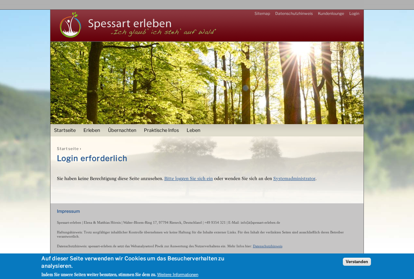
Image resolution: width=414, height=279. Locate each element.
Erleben (91, 130)
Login (354, 13)
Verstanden (357, 262)
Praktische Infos (161, 130)
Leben (193, 130)
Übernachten (122, 130)
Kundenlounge (331, 13)
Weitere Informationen (177, 274)
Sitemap (262, 13)
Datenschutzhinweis (294, 13)
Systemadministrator (294, 178)
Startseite (65, 130)
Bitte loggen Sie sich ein (188, 178)
